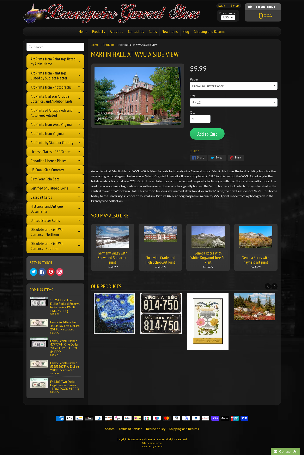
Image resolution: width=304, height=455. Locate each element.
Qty (192, 112)
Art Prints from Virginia (47, 133)
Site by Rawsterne (152, 443)
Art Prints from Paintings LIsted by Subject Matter (49, 75)
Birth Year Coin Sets (45, 179)
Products (98, 31)
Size (193, 96)
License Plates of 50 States (51, 151)
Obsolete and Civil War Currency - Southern (47, 246)
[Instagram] (59, 272)
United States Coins (45, 220)
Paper (194, 79)
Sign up (235, 5)
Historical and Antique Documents (47, 209)
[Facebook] (42, 272)
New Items (170, 31)
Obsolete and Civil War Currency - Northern (47, 232)
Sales (153, 31)
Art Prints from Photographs (51, 87)
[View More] (115, 331)
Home (83, 31)
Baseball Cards (41, 197)
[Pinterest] (51, 272)
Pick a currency (228, 13)
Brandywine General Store (150, 439)
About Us (116, 31)
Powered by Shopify (152, 446)
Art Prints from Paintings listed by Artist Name (53, 61)
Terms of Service (130, 429)
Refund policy (155, 429)
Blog (186, 31)
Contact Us (136, 31)
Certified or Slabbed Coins (49, 188)
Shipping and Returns (209, 31)
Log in (221, 5)
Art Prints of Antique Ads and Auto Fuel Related (52, 113)
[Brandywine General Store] (116, 18)
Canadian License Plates (48, 160)
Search (110, 429)
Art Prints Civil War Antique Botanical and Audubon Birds (51, 99)
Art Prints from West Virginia (51, 124)
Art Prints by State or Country (52, 142)
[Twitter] (33, 272)
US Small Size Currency (47, 170)
